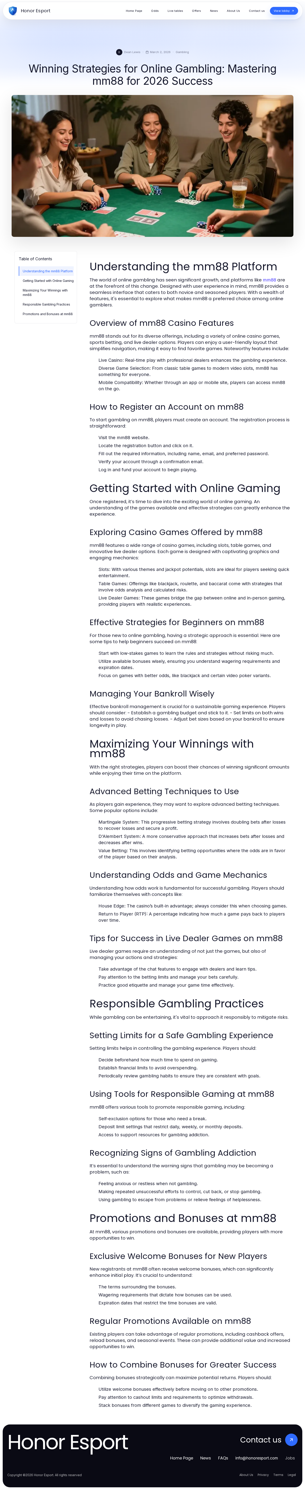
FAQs (223, 1458)
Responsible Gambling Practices (46, 304)
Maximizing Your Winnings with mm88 (45, 292)
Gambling (182, 52)
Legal (292, 1475)
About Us (246, 1475)
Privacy (263, 1475)
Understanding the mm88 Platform (48, 271)
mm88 (269, 280)
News (205, 1458)
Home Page (181, 1458)
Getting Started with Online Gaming (48, 281)
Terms (278, 1475)
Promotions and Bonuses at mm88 (48, 314)
